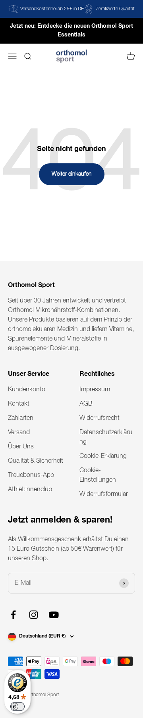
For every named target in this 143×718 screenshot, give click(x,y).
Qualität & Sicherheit (35, 461)
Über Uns (21, 447)
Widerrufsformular (103, 494)
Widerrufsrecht (99, 418)
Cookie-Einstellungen (97, 475)
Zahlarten (20, 418)
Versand (19, 432)
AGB (86, 404)
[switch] (17, 706)
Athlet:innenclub (30, 489)
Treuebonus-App (31, 475)
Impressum (94, 390)
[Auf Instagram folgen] (33, 614)
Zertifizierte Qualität (115, 9)
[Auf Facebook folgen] (13, 614)
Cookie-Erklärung (103, 456)
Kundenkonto (26, 390)
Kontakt (18, 404)
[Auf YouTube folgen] (53, 614)
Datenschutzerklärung (105, 437)
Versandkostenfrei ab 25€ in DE (52, 9)
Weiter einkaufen (72, 174)
